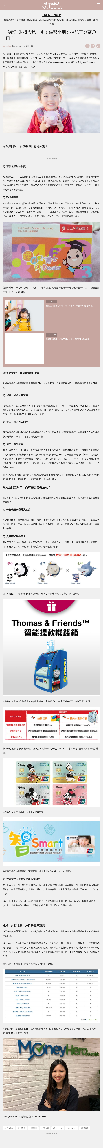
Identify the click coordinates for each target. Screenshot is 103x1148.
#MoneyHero (72, 1128)
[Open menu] (98, 4)
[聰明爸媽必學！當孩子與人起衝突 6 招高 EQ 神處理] (24, 348)
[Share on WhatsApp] (93, 46)
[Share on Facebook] (87, 46)
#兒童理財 (33, 1128)
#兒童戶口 (21, 1128)
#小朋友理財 (8, 1128)
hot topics (51, 6)
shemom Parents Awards (51, 20)
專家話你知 (9, 20)
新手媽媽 (20, 20)
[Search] (5, 4)
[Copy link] (98, 46)
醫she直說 (32, 20)
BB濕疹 (81, 20)
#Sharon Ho (57, 1128)
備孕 (89, 20)
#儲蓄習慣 (84, 1128)
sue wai (18, 46)
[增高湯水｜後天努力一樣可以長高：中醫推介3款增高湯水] (24, 315)
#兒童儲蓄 (45, 1128)
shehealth (71, 20)
